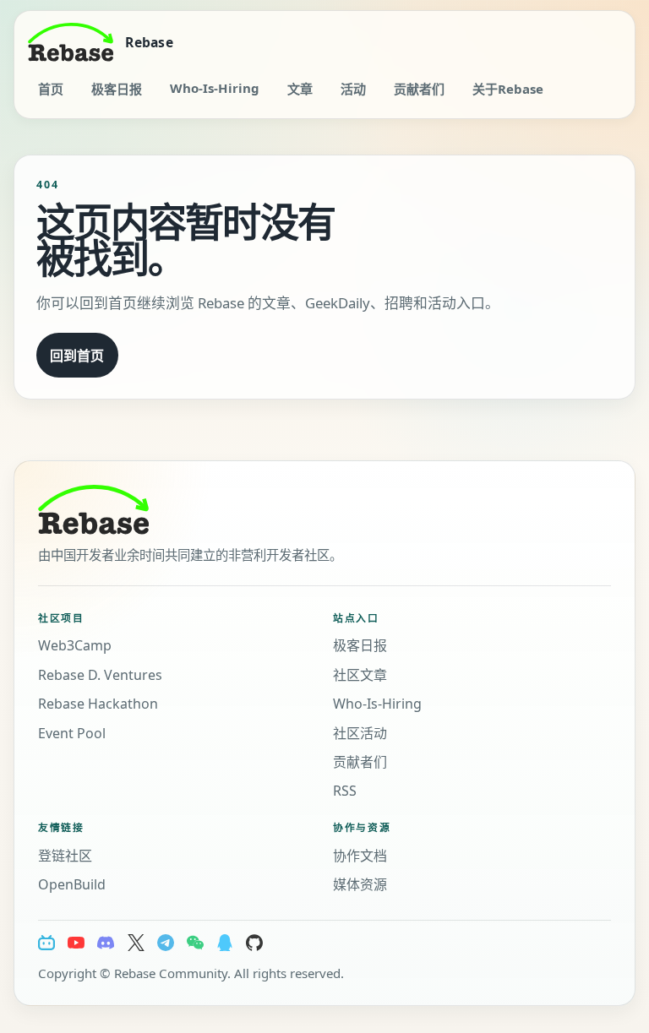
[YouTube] (76, 942)
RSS (345, 790)
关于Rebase (507, 88)
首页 (50, 88)
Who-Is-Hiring (214, 87)
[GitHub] (254, 942)
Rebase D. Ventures (100, 675)
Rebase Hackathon (98, 703)
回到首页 (77, 355)
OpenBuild (72, 884)
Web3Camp (75, 645)
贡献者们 (419, 88)
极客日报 (116, 88)
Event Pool (72, 733)
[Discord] (105, 942)
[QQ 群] (224, 942)
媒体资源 (360, 884)
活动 (353, 88)
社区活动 (360, 733)
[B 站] (46, 942)
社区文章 (360, 675)
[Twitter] (136, 942)
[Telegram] (165, 942)
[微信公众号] (195, 942)
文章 (300, 88)
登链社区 (65, 855)
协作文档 (360, 855)
